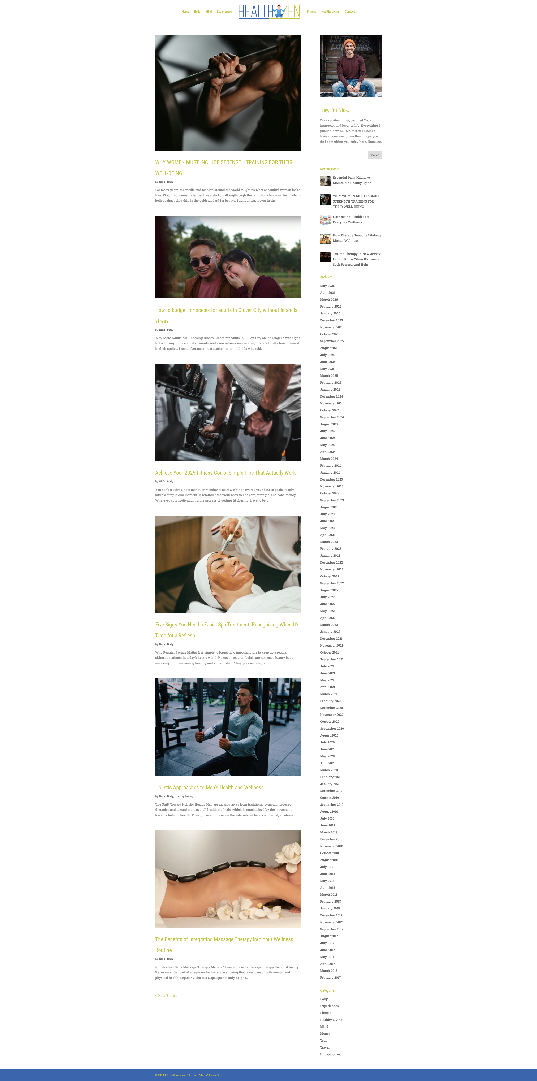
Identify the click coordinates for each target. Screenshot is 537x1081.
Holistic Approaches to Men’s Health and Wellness (209, 787)
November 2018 (331, 846)
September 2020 (332, 728)
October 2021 (329, 652)
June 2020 (328, 749)
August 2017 (329, 936)
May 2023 (327, 528)
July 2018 (327, 867)
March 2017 (328, 970)
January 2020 (330, 784)
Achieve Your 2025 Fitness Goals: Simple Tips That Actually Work (225, 473)
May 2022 (327, 611)
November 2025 (331, 327)
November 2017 (331, 922)
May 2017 (327, 957)
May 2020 (327, 756)
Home (185, 11)
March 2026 (329, 299)
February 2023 (330, 548)
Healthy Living (331, 11)
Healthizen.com (177, 1074)
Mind (209, 11)
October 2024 (329, 410)
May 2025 (327, 368)
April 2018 (327, 887)
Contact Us (214, 1074)
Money (325, 1033)
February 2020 (330, 777)
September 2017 (331, 929)
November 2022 (331, 569)
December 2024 (331, 396)
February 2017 (330, 977)
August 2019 (329, 811)
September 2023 (332, 500)
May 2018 (327, 880)
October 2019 (329, 797)
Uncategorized (331, 1054)
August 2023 (329, 507)
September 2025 (332, 341)
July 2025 (327, 355)
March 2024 (329, 458)
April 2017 (327, 963)
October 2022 (329, 576)
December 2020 (331, 708)
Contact (350, 11)
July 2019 (327, 818)
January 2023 (330, 555)
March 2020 (329, 770)
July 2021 (327, 666)
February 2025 (330, 382)
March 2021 (328, 694)
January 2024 (330, 472)
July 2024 (327, 431)
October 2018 (329, 853)
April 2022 (327, 618)
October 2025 (329, 334)
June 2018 (327, 874)
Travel (325, 1047)
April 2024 (328, 452)
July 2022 (327, 597)
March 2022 (329, 624)
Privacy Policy (197, 1074)
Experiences (224, 11)
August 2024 (329, 424)
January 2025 (330, 389)
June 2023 (327, 521)
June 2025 (327, 362)
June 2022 (327, 604)
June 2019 (327, 825)
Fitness (311, 11)
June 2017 (327, 950)
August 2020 (329, 735)
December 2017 (331, 915)
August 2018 (329, 860)
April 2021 (327, 687)
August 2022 (329, 590)
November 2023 (331, 486)
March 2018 (328, 894)
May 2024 (327, 445)
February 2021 (330, 701)
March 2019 (328, 832)
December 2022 (331, 562)
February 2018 (330, 901)
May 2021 (327, 680)
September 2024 (332, 417)
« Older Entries (166, 995)
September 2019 (331, 804)
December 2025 (331, 320)
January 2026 (330, 313)
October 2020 (329, 721)
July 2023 (327, 514)
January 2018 (330, 908)
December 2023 (331, 479)
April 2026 (327, 292)
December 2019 (331, 791)
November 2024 (332, 403)
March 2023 (329, 541)
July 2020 (327, 742)
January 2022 (330, 631)
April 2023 (327, 535)
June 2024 (328, 438)
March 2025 (329, 375)
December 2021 (331, 638)
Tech (323, 1040)
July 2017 (327, 943)
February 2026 (330, 306)
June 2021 (327, 673)
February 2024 (330, 465)
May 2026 (327, 285)
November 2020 (332, 714)
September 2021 (331, 659)
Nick (162, 182)
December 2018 (331, 839)
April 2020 (328, 763)
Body (197, 11)
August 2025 (329, 348)
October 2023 (329, 493)
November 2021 (331, 645)
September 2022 (332, 583)
